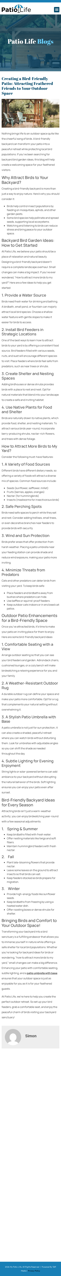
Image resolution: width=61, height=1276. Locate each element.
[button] (56, 9)
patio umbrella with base (42, 973)
